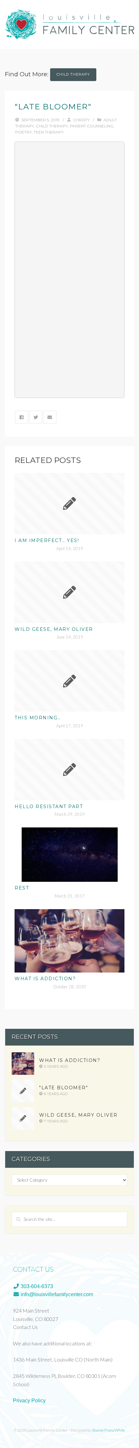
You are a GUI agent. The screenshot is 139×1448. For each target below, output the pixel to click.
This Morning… (38, 718)
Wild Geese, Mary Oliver (54, 629)
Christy (81, 119)
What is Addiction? (45, 979)
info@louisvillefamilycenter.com (56, 1294)
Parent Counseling (91, 126)
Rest (22, 888)
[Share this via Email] (50, 417)
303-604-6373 (36, 1286)
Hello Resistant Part (49, 806)
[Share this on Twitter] (36, 417)
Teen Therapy (49, 132)
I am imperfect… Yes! (47, 540)
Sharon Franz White (108, 1430)
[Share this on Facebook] (21, 417)
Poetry (23, 132)
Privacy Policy (29, 1400)
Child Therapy (73, 74)
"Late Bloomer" (63, 1088)
